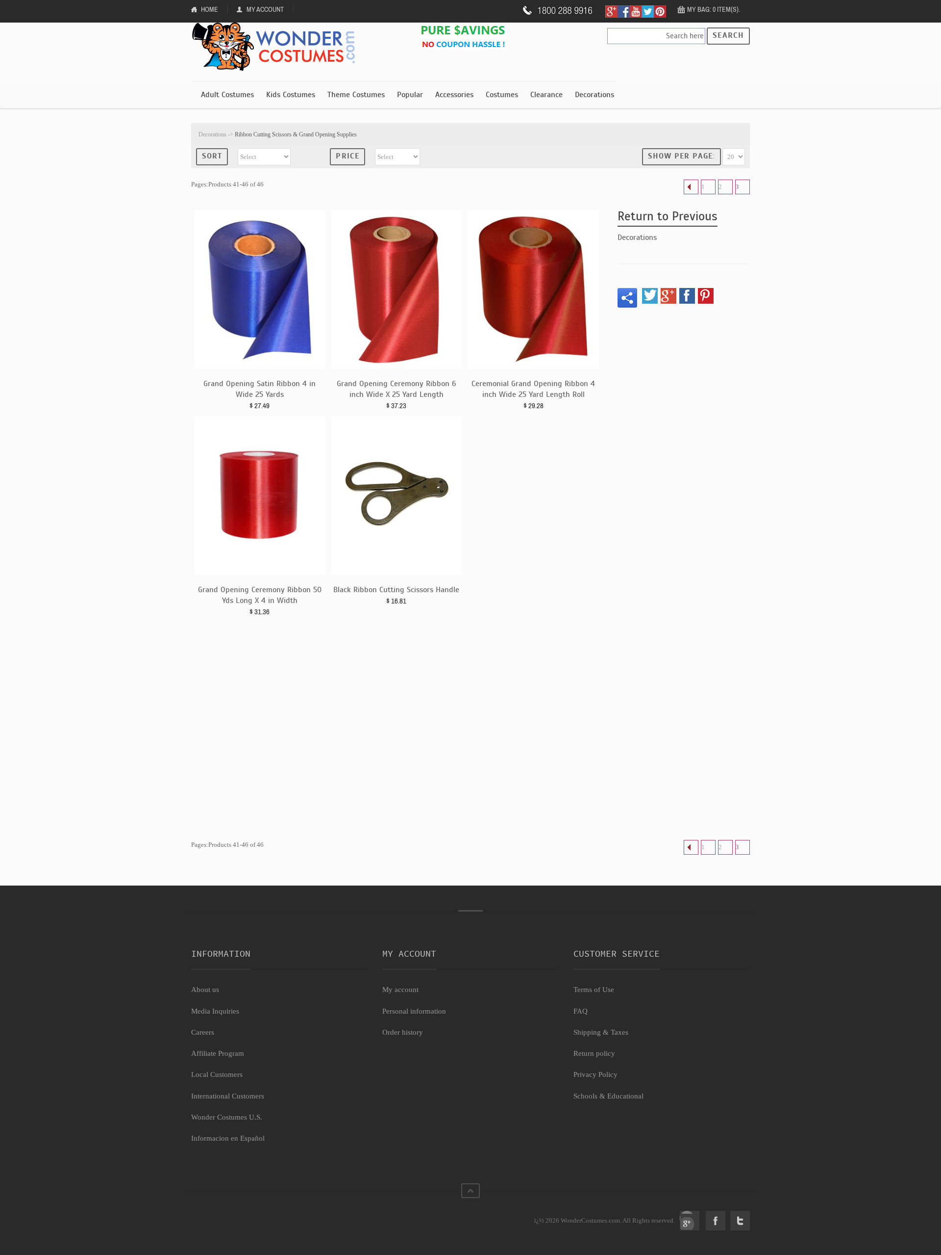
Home (209, 9)
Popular (410, 95)
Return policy (594, 1053)
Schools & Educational (608, 1096)
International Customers (227, 1096)
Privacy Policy (595, 1074)
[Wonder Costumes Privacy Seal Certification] (231, 1215)
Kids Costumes (290, 95)
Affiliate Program (217, 1053)
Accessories (454, 95)
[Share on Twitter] (650, 296)
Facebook (715, 1220)
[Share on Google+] (668, 296)
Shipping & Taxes (600, 1032)
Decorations (594, 95)
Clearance (546, 95)
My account (400, 990)
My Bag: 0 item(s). (713, 9)
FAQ (580, 1011)
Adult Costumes (227, 95)
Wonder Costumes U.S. (226, 1117)
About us (205, 990)
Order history (402, 1032)
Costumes (502, 95)
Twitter (740, 1220)
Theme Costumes (356, 95)
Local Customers (217, 1074)
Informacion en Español (228, 1138)
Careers (202, 1032)
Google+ (689, 1220)
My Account (265, 9)
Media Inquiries (215, 1011)
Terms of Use (593, 990)
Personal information (414, 1011)
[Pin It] (706, 296)
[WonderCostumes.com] (277, 47)
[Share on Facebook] (687, 296)
